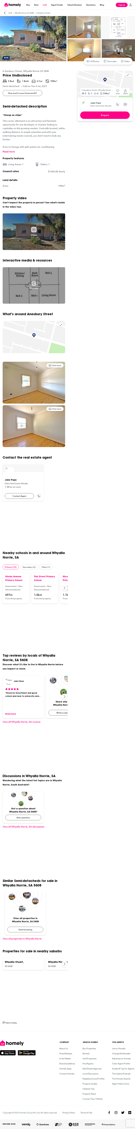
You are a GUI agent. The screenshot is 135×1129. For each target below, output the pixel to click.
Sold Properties (89, 1058)
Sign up (121, 5)
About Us (63, 1048)
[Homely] (18, 1043)
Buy (28, 4)
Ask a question (23, 817)
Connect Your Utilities (93, 1098)
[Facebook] (109, 1112)
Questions (91, 4)
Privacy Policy (68, 1112)
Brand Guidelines (67, 1063)
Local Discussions (90, 1073)
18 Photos (94, 61)
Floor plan (112, 61)
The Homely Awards (121, 1078)
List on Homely (119, 1048)
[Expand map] (61, 325)
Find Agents (88, 1063)
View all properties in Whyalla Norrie (22, 938)
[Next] (64, 588)
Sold (45, 4)
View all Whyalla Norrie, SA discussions (23, 826)
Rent (36, 4)
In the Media (65, 1058)
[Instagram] (116, 1112)
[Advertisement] (34, 525)
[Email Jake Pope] (125, 104)
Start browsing (25, 929)
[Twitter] (123, 1112)
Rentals (86, 1053)
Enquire (105, 115)
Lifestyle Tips (88, 1088)
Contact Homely (66, 1073)
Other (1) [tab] (46, 567)
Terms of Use (86, 1112)
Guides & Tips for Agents (123, 1068)
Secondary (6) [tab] (29, 567)
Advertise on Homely (121, 1058)
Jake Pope (95, 103)
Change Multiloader (121, 1053)
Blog (102, 4)
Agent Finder (57, 4)
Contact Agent (19, 496)
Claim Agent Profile (121, 1063)
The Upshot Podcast (121, 1073)
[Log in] (130, 5)
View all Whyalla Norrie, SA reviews (21, 721)
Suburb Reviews (74, 4)
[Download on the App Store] (9, 1052)
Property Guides (90, 1083)
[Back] (5, 13)
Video (127, 61)
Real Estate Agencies (92, 1068)
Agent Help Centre (120, 1083)
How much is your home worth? (22, 93)
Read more (9, 151)
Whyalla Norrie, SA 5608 (24, 13)
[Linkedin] (129, 1112)
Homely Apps (65, 1068)
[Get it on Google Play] (27, 1052)
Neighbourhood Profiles (93, 1078)
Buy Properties (89, 1048)
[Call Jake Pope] (39, 496)
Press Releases (65, 1053)
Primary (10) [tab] (10, 567)
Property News (89, 1093)
